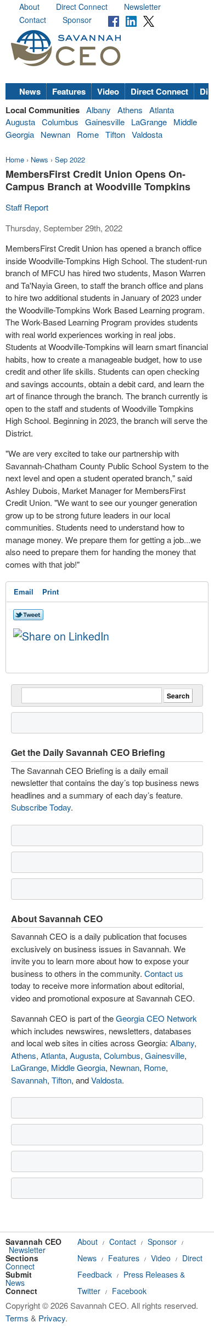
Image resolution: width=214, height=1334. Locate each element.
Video (108, 91)
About (29, 6)
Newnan (55, 134)
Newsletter (142, 6)
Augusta (20, 121)
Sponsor (77, 19)
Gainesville (105, 121)
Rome (88, 134)
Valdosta (147, 134)
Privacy (51, 1318)
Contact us (163, 973)
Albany (98, 109)
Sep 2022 (70, 159)
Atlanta (161, 109)
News (30, 91)
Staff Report (26, 207)
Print (50, 591)
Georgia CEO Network (156, 1018)
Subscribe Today (41, 807)
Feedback (94, 1274)
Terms (17, 1318)
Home (14, 159)
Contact (32, 19)
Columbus (60, 121)
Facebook (129, 1290)
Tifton (115, 134)
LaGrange (149, 121)
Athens (130, 109)
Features (69, 91)
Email (23, 591)
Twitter (88, 1290)
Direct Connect (82, 6)
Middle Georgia (78, 1067)
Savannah (29, 1080)
